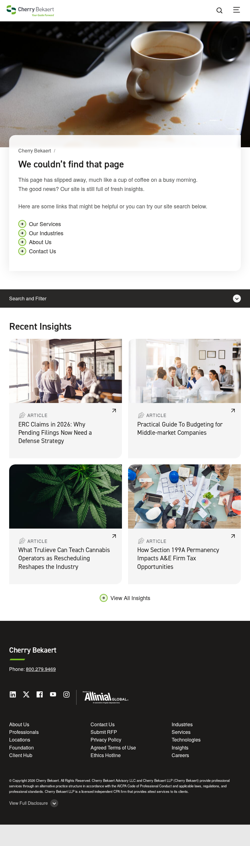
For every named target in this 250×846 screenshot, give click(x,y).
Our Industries (46, 233)
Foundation (21, 747)
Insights (180, 747)
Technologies (186, 739)
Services (181, 731)
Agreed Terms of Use (113, 747)
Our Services (45, 224)
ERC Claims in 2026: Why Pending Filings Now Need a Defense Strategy (55, 432)
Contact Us (42, 251)
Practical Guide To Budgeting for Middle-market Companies (180, 428)
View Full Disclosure (28, 803)
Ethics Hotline (106, 755)
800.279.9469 (41, 668)
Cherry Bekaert (34, 150)
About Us (40, 242)
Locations (19, 739)
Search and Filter (27, 298)
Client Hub (20, 755)
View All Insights (130, 598)
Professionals (24, 731)
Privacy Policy (106, 739)
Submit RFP (104, 731)
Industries (182, 724)
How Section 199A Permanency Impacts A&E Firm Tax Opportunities (178, 558)
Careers (180, 755)
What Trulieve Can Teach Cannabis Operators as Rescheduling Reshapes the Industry (64, 558)
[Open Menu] (240, 10)
